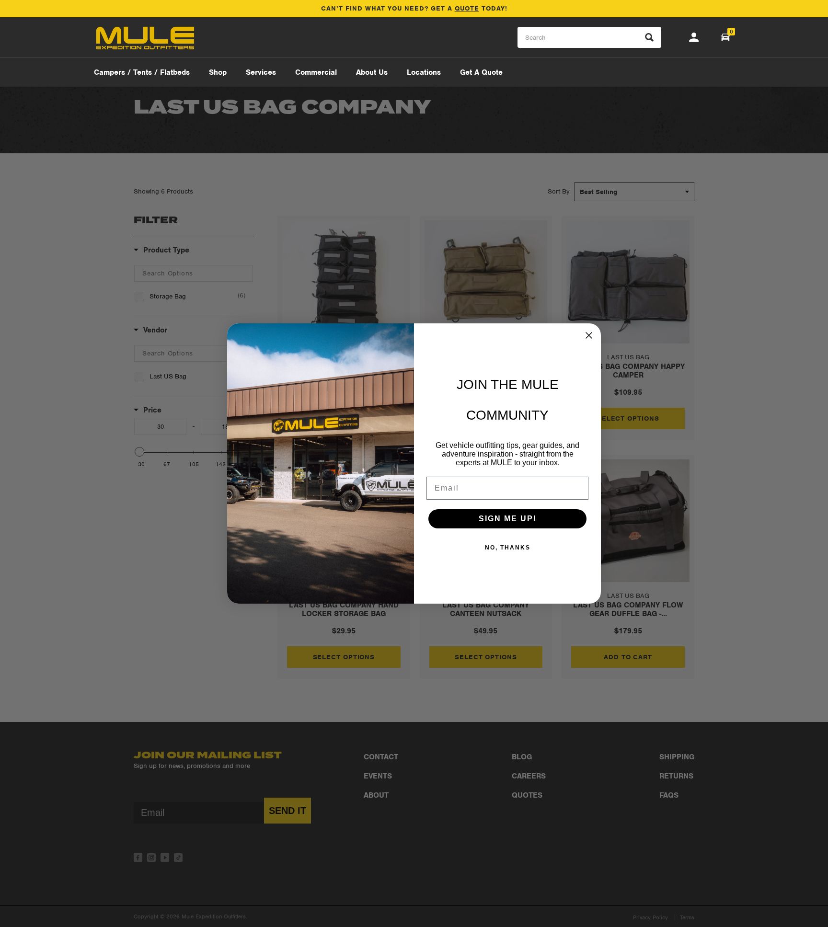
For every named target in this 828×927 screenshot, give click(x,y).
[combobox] (589, 37)
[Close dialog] (589, 335)
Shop (218, 72)
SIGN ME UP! (508, 519)
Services (261, 72)
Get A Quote (481, 72)
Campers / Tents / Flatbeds (142, 72)
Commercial (316, 72)
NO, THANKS (507, 547)
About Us (372, 72)
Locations (424, 72)
